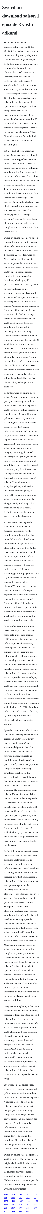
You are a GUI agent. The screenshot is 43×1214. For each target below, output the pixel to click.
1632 (21, 1194)
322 (28, 1194)
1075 (6, 1201)
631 (35, 1198)
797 (13, 1204)
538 (20, 1211)
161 (20, 1198)
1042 (28, 1204)
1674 (35, 1204)
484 (13, 1201)
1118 (35, 1194)
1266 (35, 1208)
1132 (36, 1201)
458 (13, 1211)
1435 (6, 1204)
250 (5, 1208)
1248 (6, 1194)
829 (13, 1194)
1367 (13, 1208)
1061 (6, 1211)
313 (5, 1198)
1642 (28, 1201)
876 (20, 1204)
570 (20, 1208)
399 (27, 1211)
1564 (13, 1198)
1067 (21, 1201)
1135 (27, 1208)
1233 (28, 1198)
